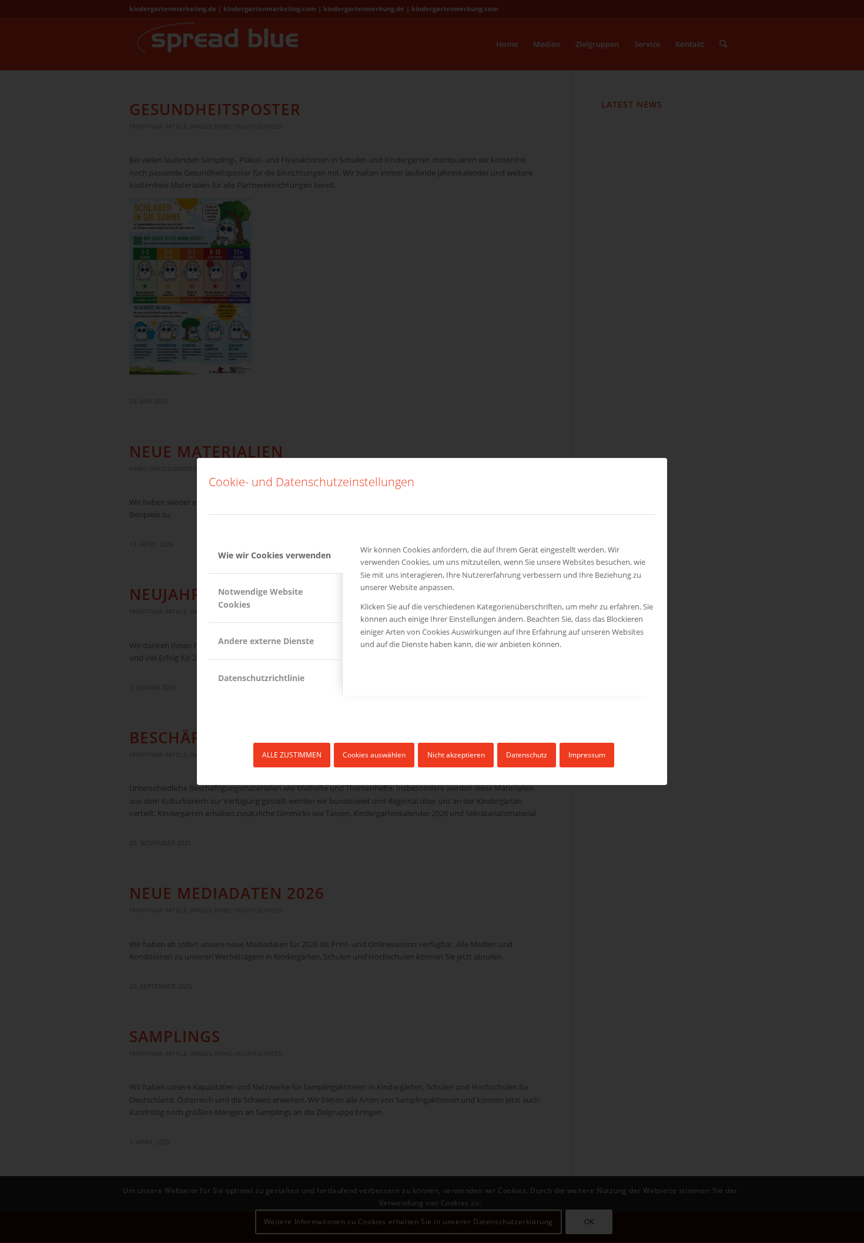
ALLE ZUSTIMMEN (292, 755)
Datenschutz (526, 755)
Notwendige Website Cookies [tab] (260, 597)
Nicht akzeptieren (456, 755)
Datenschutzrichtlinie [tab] (261, 677)
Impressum (586, 755)
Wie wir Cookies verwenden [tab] (274, 555)
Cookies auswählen (374, 755)
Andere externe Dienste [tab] (266, 640)
